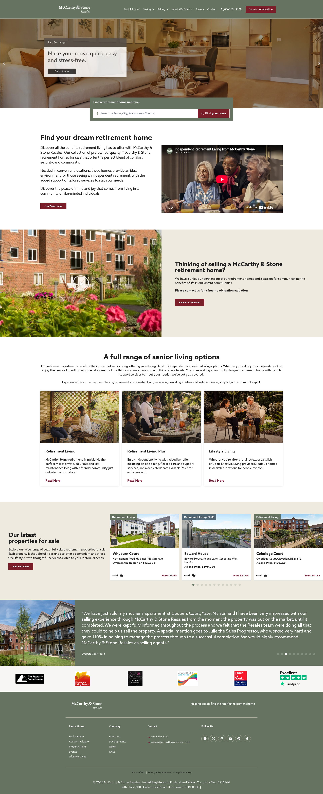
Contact (212, 9)
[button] (4, 63)
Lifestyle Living (222, 451)
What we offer (180, 9)
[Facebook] (205, 738)
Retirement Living (60, 451)
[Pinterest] (238, 738)
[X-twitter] (213, 738)
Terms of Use (138, 772)
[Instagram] (221, 738)
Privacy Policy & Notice (159, 772)
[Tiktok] (247, 738)
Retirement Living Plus (146, 451)
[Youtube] (230, 738)
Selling (161, 9)
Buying (147, 9)
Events (200, 9)
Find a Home (131, 9)
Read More (53, 480)
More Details (169, 575)
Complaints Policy (182, 772)
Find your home (215, 113)
